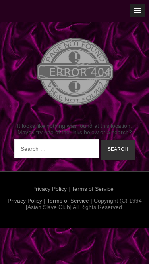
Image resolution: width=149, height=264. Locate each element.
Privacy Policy (49, 189)
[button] (137, 10)
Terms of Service (93, 189)
